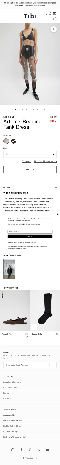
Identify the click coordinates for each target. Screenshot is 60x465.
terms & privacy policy (31, 242)
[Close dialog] (58, 214)
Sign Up (30, 236)
